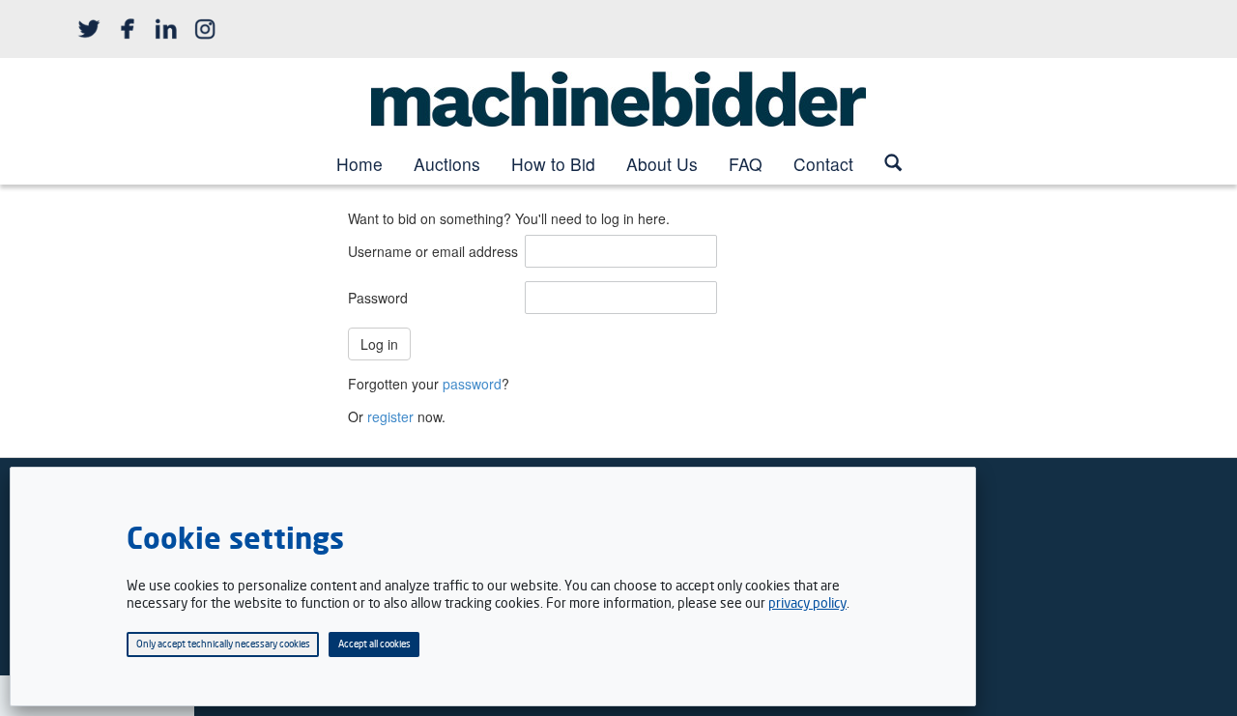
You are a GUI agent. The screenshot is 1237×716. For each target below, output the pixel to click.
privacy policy (807, 602)
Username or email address (433, 251)
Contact (823, 164)
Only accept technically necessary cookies (223, 643)
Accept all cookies (374, 643)
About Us (662, 164)
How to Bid (553, 164)
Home (359, 164)
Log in (379, 344)
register (390, 416)
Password (378, 297)
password (472, 383)
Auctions (447, 164)
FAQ (745, 164)
